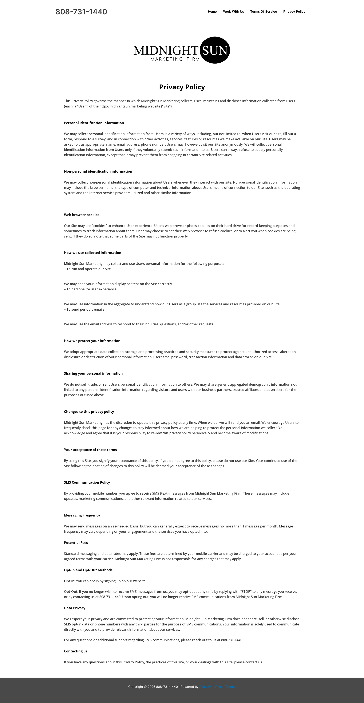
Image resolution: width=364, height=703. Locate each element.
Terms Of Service (263, 11)
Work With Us (233, 11)
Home (212, 11)
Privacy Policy (294, 11)
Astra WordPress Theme (217, 687)
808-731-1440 (81, 11)
